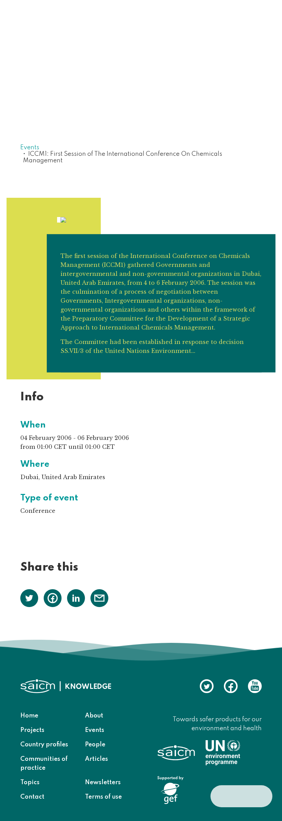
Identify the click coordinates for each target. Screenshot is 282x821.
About (94, 716)
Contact (32, 797)
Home (29, 716)
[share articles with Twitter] (29, 597)
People (95, 745)
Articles (96, 759)
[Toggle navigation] (252, 20)
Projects (32, 730)
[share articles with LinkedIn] (76, 597)
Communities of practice (44, 763)
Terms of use (103, 797)
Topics (30, 782)
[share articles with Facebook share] (53, 597)
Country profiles (44, 745)
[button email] (99, 597)
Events (29, 147)
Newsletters (103, 782)
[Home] (63, 19)
